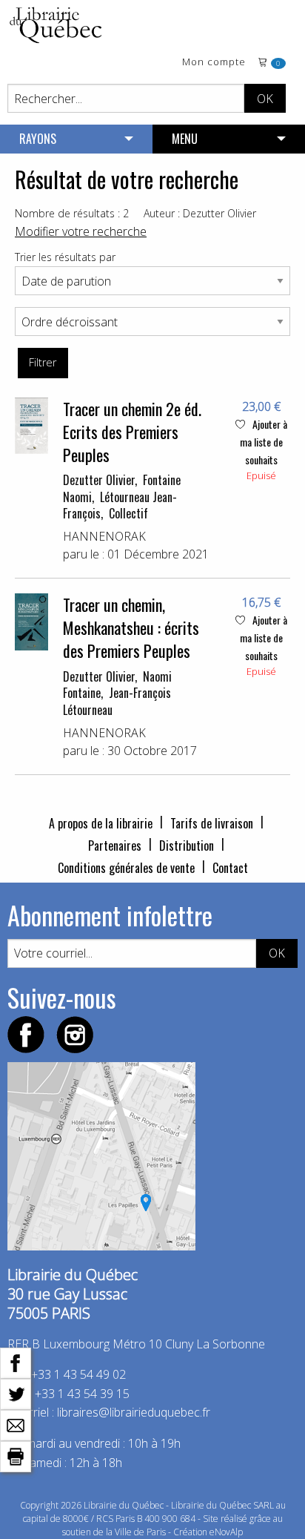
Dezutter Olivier (99, 480)
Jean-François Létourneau (117, 701)
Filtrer (42, 362)
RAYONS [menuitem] (37, 139)
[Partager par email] (15, 1424)
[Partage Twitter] (15, 1393)
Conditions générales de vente (126, 868)
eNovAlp (226, 1532)
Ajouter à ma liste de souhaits (263, 441)
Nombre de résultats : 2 (72, 213)
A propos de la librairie (100, 823)
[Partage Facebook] (15, 1362)
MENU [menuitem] (185, 139)
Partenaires (114, 845)
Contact (230, 868)
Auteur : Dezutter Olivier (200, 213)
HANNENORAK (104, 536)
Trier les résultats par (65, 257)
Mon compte (214, 62)
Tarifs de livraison (211, 823)
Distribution (186, 845)
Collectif (128, 513)
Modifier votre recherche (81, 231)
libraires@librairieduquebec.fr (133, 1412)
